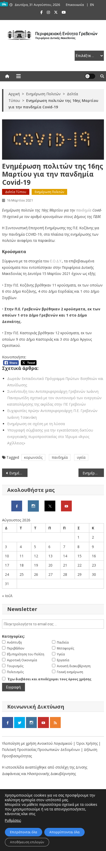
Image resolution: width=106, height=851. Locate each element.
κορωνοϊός (33, 457)
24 (7, 574)
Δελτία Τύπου (15, 192)
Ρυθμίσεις (13, 820)
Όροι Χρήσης (87, 743)
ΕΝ (92, 5)
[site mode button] (90, 76)
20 (50, 565)
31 (7, 583)
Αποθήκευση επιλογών (27, 842)
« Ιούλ (7, 595)
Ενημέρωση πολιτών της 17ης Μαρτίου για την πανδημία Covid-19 (93, 473)
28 (65, 574)
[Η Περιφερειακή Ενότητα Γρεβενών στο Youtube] (66, 505)
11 (22, 555)
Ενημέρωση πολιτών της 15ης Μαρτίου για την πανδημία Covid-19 (18, 473)
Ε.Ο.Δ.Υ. (56, 261)
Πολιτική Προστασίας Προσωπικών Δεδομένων (41, 749)
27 (50, 574)
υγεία (81, 457)
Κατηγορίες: (13, 636)
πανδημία (83, 210)
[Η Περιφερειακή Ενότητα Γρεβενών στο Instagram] (33, 505)
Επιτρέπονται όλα (23, 832)
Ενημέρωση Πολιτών (49, 192)
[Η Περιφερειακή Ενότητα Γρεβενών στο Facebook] (16, 505)
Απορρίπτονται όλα (64, 832)
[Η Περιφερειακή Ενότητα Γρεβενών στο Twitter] (50, 505)
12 (36, 555)
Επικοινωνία (75, 5)
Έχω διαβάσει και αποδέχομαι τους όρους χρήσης (49, 679)
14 (65, 555)
